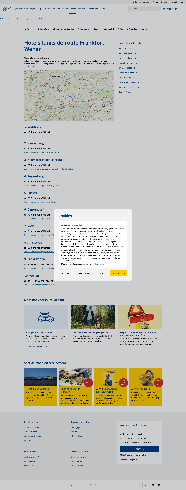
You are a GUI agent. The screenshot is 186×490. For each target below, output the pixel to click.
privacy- (86, 264)
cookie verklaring (99, 264)
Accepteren (117, 273)
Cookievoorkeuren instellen (91, 273)
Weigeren (65, 273)
